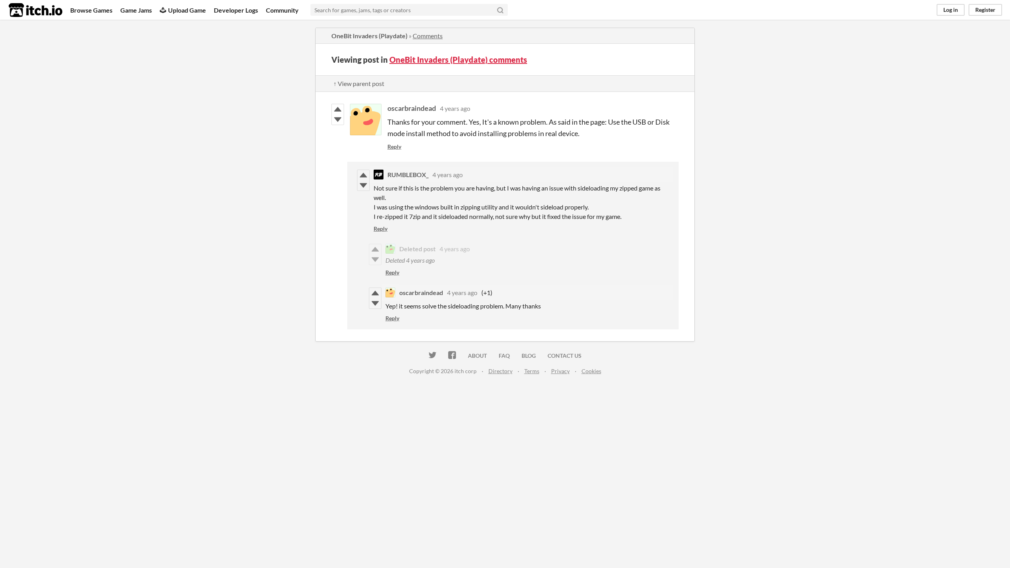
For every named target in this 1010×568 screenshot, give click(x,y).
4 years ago (455, 108)
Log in (950, 9)
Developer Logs (236, 10)
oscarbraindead (411, 108)
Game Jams (136, 10)
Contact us (565, 355)
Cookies (591, 371)
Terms (531, 371)
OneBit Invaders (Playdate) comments (458, 59)
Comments (428, 35)
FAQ (504, 355)
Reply (394, 146)
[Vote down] (338, 119)
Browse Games (91, 10)
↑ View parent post (358, 83)
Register (985, 9)
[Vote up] (338, 109)
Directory (500, 371)
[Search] (500, 10)
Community (282, 10)
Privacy (560, 371)
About (477, 355)
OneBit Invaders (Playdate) (369, 35)
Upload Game (187, 10)
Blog (529, 355)
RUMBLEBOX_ (407, 174)
